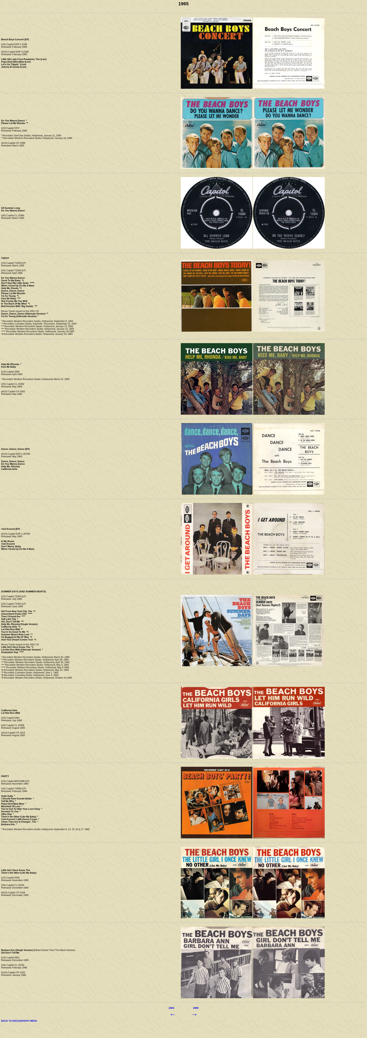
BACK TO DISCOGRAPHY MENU (19, 1021)
